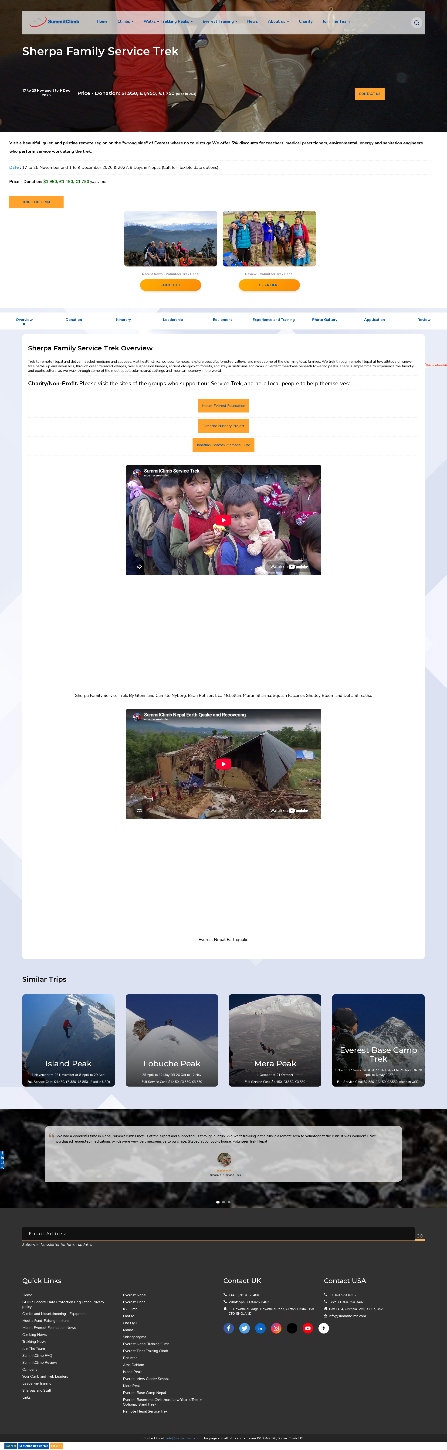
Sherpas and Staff (36, 1390)
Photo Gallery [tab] (324, 319)
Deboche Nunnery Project (223, 426)
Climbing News (34, 1334)
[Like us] (229, 1328)
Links (26, 1397)
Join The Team (33, 1348)
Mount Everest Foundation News (49, 1327)
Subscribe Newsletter (33, 1445)
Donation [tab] (74, 319)
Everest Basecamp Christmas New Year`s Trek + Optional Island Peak (162, 1402)
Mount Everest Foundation (223, 405)
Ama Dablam (133, 1365)
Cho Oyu (130, 1323)
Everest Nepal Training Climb (146, 1344)
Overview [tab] (24, 319)
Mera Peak (132, 1385)
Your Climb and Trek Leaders (45, 1376)
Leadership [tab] (173, 319)
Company (29, 1369)
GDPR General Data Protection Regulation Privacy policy (63, 1304)
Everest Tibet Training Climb (145, 1351)
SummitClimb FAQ (37, 1355)
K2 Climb (130, 1309)
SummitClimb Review (39, 1362)
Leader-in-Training (36, 1383)
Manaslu (129, 1330)
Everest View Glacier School (146, 1379)
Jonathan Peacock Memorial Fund (223, 445)
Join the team (36, 202)
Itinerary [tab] (123, 319)
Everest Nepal (134, 1295)
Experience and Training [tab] (274, 319)
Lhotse (128, 1316)
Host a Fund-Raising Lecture (45, 1320)
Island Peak (132, 1372)
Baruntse (130, 1358)
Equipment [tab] (222, 319)
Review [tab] (424, 319)
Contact (10, 1445)
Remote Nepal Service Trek (145, 1411)
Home (102, 21)
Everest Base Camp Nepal (144, 1392)
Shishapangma (134, 1337)
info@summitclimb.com (347, 1316)
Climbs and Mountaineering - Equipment (54, 1313)
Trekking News (34, 1341)
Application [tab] (374, 319)
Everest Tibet (134, 1302)
